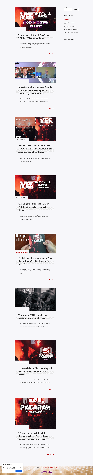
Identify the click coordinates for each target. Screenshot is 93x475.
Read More (51, 53)
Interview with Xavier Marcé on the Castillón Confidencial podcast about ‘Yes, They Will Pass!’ (71, 22)
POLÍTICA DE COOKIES (54, 467)
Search (65, 7)
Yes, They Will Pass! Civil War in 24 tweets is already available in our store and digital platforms (71, 26)
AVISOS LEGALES (46, 467)
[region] (12, 468)
